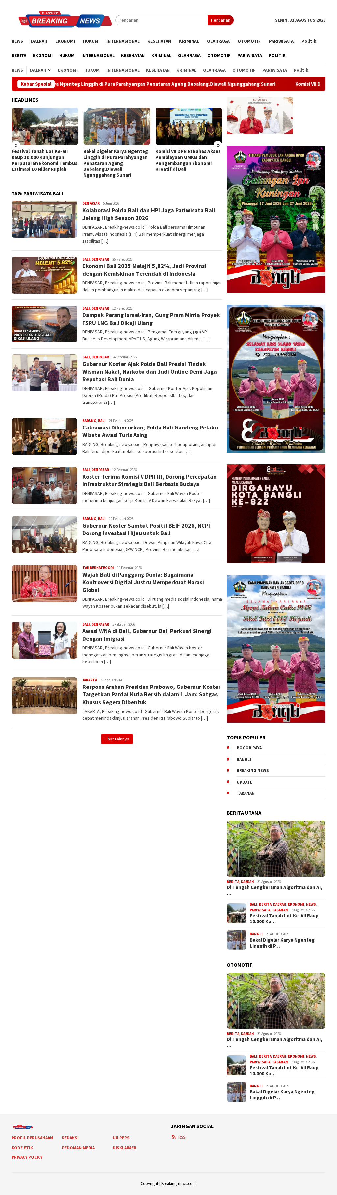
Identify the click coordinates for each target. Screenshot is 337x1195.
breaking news (253, 770)
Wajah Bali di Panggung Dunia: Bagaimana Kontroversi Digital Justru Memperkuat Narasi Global (143, 582)
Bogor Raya (249, 748)
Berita (233, 881)
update (244, 782)
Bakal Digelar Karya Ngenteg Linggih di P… (282, 943)
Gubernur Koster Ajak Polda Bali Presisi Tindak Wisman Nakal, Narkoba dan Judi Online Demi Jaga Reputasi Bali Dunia (149, 371)
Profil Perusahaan (32, 1138)
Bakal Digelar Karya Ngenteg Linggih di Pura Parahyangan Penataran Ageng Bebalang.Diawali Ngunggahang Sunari (115, 163)
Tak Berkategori (98, 567)
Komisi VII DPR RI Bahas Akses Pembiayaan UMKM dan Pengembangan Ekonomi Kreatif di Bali (187, 160)
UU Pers (121, 1138)
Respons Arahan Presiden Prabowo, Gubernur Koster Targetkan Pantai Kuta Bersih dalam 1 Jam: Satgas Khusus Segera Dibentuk (151, 694)
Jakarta (89, 680)
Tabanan (246, 793)
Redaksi (70, 1138)
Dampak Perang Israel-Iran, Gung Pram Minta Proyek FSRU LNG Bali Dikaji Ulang (151, 318)
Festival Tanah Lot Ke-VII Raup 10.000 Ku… (284, 918)
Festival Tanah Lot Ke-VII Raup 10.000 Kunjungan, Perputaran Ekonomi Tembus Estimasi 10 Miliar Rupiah (44, 160)
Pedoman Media (78, 1148)
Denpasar (91, 203)
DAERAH (247, 881)
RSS (181, 1137)
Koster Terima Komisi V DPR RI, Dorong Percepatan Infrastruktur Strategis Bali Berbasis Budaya (149, 480)
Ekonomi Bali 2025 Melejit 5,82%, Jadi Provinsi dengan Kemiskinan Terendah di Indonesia (144, 269)
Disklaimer (124, 1148)
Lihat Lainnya (117, 739)
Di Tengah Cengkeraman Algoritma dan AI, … (274, 890)
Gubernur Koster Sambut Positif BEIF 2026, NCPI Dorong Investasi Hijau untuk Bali (146, 529)
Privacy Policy (27, 1157)
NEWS (311, 904)
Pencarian (220, 20)
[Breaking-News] (63, 20)
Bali (86, 259)
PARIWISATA (260, 910)
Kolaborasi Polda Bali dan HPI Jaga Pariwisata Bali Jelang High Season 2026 (148, 213)
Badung (89, 420)
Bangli (244, 759)
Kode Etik (22, 1148)
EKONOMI (296, 904)
